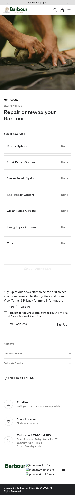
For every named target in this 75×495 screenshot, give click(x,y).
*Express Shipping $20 (37, 2)
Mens (11, 307)
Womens (25, 307)
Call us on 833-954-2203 (34, 435)
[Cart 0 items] (62, 10)
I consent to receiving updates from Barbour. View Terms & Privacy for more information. (38, 314)
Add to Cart (37, 268)
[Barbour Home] (15, 10)
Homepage (11, 99)
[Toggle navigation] (69, 10)
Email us (22, 402)
